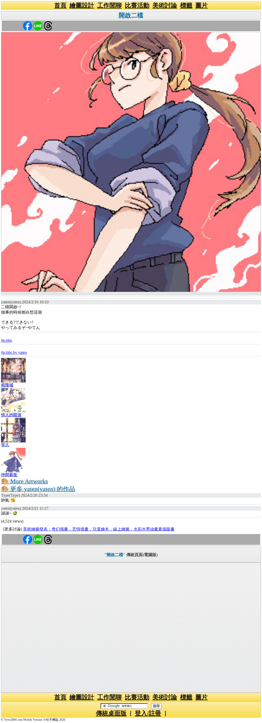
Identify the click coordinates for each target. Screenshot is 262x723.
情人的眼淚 (11, 415)
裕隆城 (7, 385)
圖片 (201, 5)
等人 (5, 445)
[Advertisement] (131, 628)
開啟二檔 (131, 15)
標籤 (186, 5)
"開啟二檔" (114, 554)
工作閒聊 (109, 5)
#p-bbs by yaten (14, 352)
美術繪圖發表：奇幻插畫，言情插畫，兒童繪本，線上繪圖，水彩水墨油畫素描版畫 (98, 529)
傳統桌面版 (111, 713)
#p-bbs (6, 340)
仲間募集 (9, 475)
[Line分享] (37, 25)
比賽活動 (137, 5)
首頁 (60, 5)
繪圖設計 (82, 5)
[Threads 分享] (48, 25)
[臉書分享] (27, 25)
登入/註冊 (148, 713)
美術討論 (164, 5)
